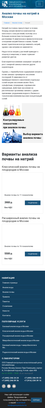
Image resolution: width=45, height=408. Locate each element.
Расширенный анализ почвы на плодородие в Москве (21, 220)
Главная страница (9, 283)
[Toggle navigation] (39, 3)
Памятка (6, 302)
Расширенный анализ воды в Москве (17, 336)
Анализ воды (7, 287)
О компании (7, 306)
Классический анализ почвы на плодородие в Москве (21, 168)
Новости (5, 311)
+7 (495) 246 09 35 (32, 378)
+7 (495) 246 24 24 (10, 378)
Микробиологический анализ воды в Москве (20, 340)
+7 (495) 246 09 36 (10, 380)
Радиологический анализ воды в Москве (19, 352)
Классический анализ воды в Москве (17, 331)
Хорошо (36, 400)
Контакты (6, 315)
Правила (6, 297)
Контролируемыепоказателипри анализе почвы (14, 123)
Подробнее (32, 203)
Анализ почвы (8, 292)
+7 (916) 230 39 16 (32, 380)
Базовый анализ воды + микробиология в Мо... (19, 346)
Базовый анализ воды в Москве (15, 326)
